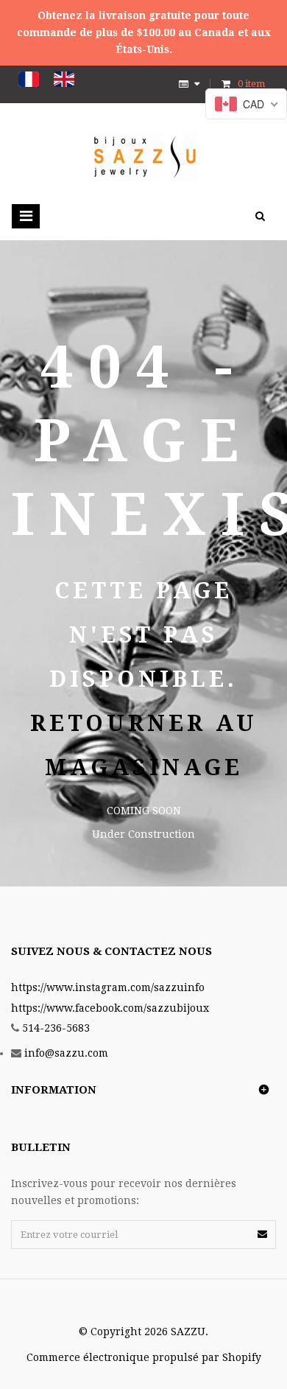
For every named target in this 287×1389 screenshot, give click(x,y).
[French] (28, 79)
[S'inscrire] (262, 1234)
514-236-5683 (56, 1028)
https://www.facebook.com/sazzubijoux (110, 1008)
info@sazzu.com (66, 1053)
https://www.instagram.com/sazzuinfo (108, 987)
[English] (64, 79)
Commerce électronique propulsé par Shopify (143, 1357)
